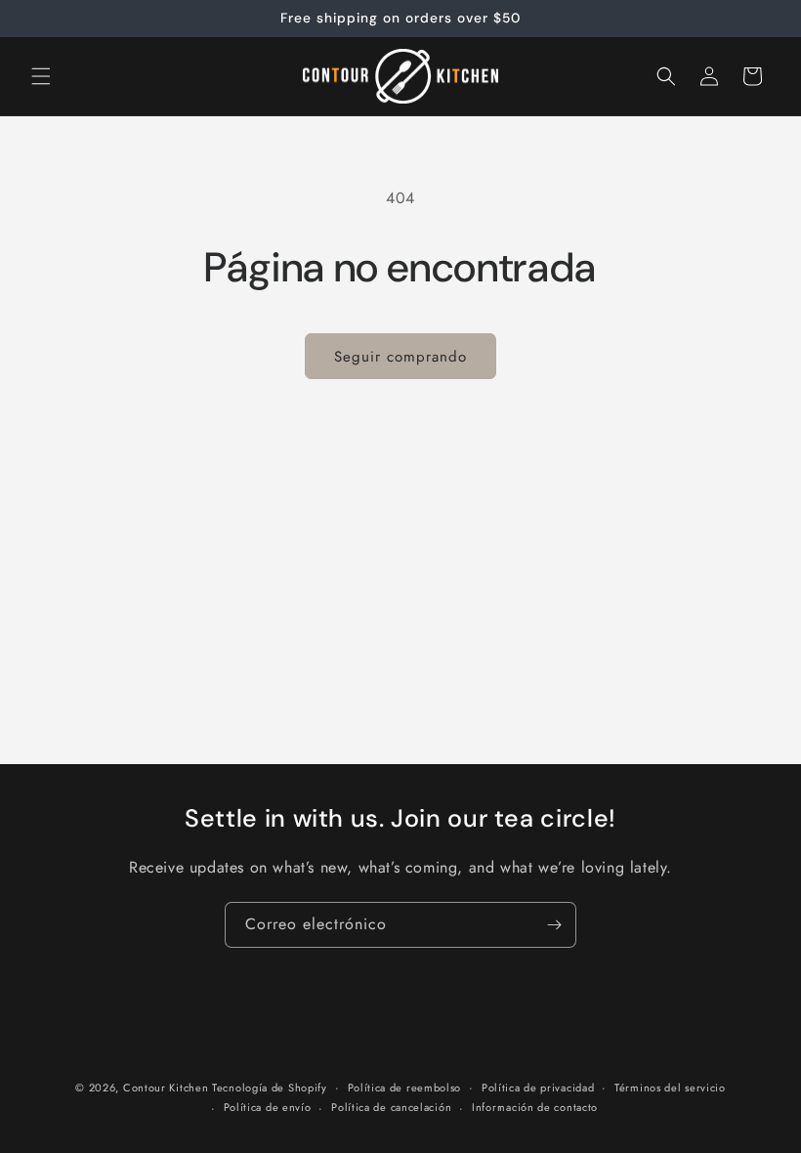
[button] (41, 76)
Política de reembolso (405, 1087)
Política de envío (268, 1107)
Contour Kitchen (167, 1087)
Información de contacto (535, 1107)
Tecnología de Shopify (269, 1087)
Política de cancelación (391, 1107)
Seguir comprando (400, 356)
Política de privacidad (538, 1087)
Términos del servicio (670, 1087)
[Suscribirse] (553, 925)
